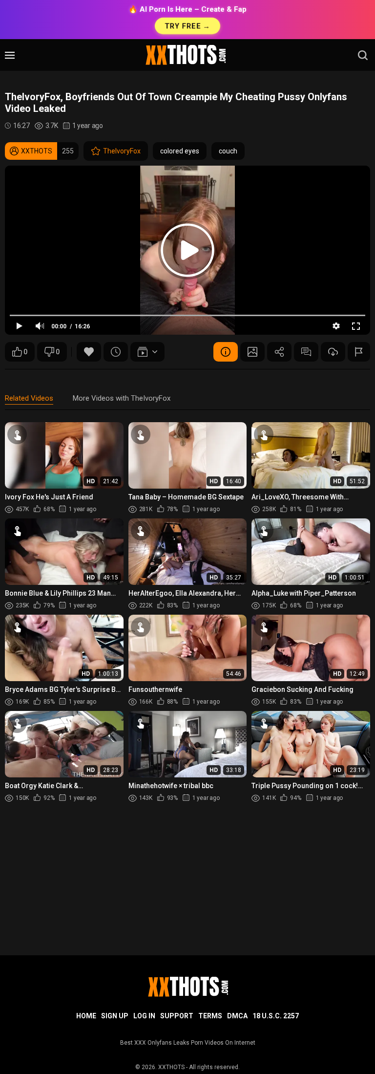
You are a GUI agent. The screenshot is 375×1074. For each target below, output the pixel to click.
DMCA (237, 1016)
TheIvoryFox (122, 151)
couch (228, 151)
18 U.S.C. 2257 (275, 1016)
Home (86, 1016)
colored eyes (179, 151)
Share (279, 352)
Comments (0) (306, 352)
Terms (210, 1016)
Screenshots (252, 352)
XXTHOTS (171, 1067)
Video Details (225, 352)
